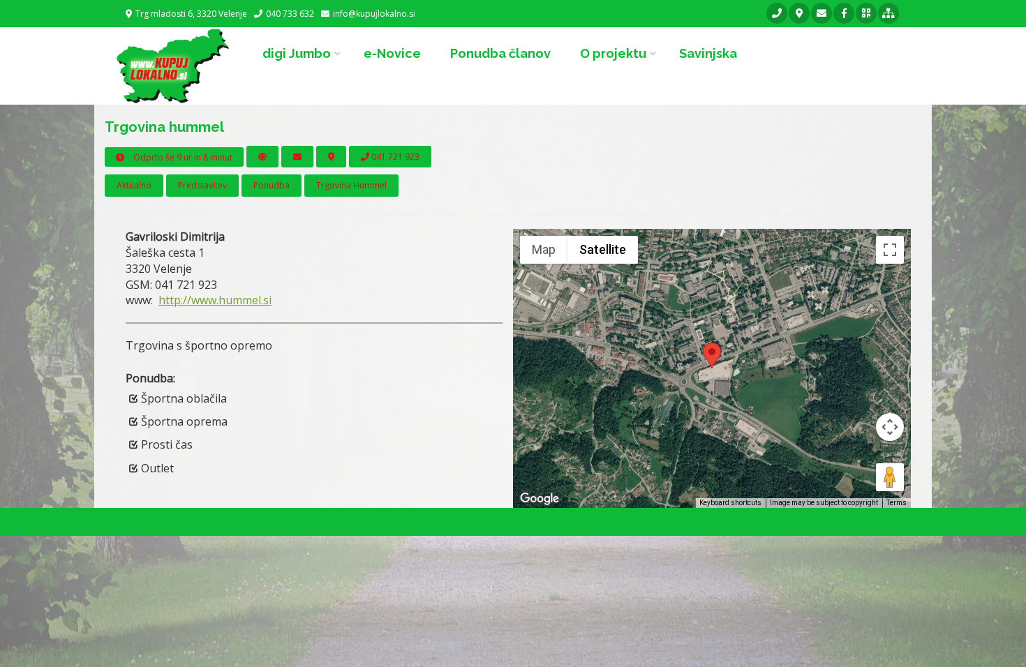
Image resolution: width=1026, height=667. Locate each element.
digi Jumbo (296, 53)
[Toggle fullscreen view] (890, 250)
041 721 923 (394, 157)
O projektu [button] (613, 53)
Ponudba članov (500, 53)
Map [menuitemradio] (544, 249)
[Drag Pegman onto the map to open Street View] (890, 477)
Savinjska (708, 53)
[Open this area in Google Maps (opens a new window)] (539, 499)
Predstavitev (202, 185)
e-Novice (392, 53)
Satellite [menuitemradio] (602, 249)
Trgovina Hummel (351, 185)
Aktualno (134, 185)
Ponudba (271, 185)
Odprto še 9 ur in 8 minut (181, 157)
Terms (896, 503)
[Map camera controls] (890, 427)
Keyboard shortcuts (730, 503)
